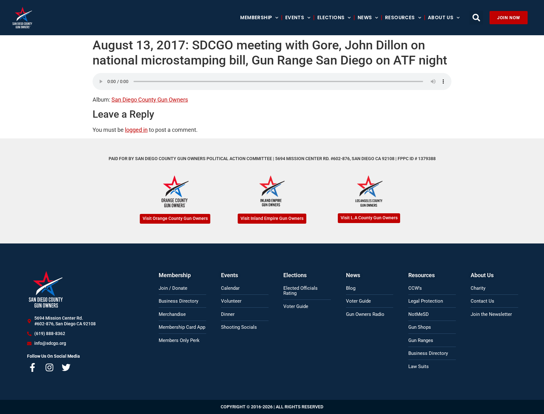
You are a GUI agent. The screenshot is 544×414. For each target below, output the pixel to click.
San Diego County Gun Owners (149, 99)
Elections (331, 17)
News (365, 17)
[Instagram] (49, 367)
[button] (476, 18)
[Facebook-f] (32, 367)
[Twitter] (66, 367)
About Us (440, 17)
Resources (400, 17)
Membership (256, 17)
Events (294, 17)
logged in (136, 129)
